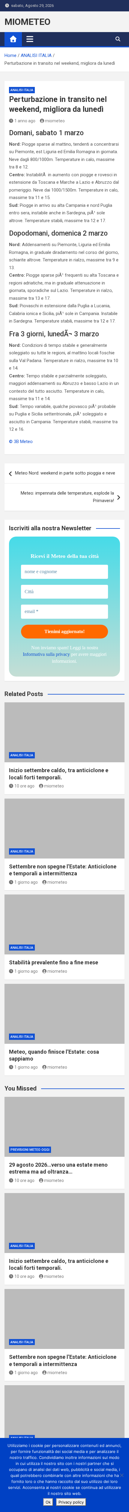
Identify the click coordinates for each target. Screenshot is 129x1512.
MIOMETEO (27, 21)
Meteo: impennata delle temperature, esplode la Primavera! (67, 497)
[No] (121, 1475)
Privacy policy (71, 1502)
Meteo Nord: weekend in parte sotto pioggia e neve (65, 473)
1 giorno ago (26, 882)
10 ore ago (24, 786)
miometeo (55, 120)
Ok (48, 1502)
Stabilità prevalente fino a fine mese (53, 962)
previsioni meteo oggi (30, 1150)
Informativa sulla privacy (46, 654)
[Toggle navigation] (30, 39)
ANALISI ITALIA (21, 90)
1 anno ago (24, 120)
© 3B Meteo (21, 441)
